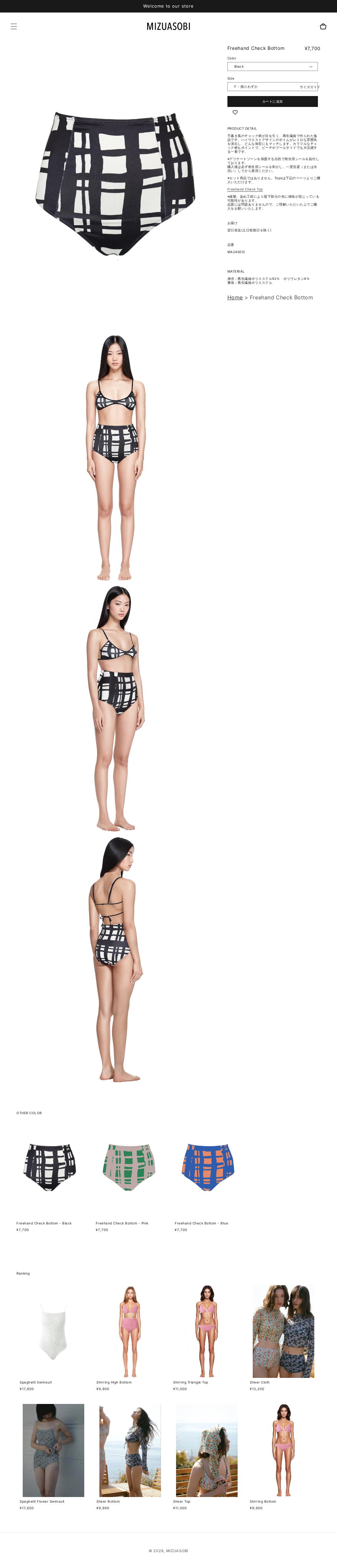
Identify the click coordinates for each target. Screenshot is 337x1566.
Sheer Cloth (260, 1382)
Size (231, 78)
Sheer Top (182, 1501)
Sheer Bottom (108, 1501)
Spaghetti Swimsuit (36, 1382)
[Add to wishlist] (235, 112)
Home (235, 297)
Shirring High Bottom (114, 1382)
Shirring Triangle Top (190, 1382)
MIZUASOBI (177, 1551)
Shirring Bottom (263, 1501)
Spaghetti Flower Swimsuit (42, 1501)
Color (232, 58)
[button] (14, 26)
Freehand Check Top (245, 189)
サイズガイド (310, 87)
